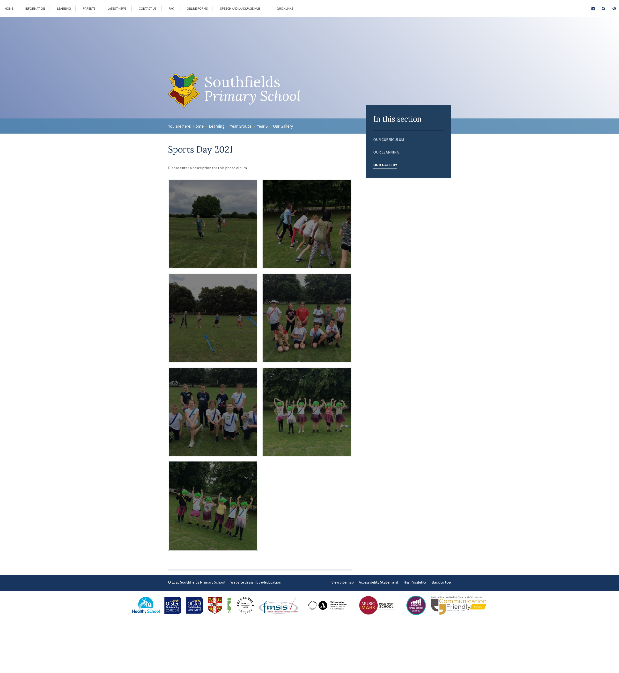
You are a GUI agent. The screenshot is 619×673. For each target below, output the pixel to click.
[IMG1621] (213, 318)
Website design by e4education (255, 582)
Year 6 (262, 126)
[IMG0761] (307, 412)
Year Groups (240, 126)
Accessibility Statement (378, 582)
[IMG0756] (213, 505)
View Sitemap (343, 582)
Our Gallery (283, 126)
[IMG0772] (307, 318)
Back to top (441, 582)
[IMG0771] (213, 412)
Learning (217, 126)
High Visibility (415, 582)
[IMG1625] (307, 224)
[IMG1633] (213, 224)
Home (198, 126)
